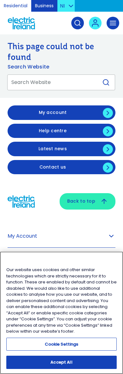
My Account (22, 236)
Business (44, 6)
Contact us (52, 167)
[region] (61, 313)
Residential (15, 6)
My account (53, 112)
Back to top (81, 201)
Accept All (61, 362)
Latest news (52, 148)
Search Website (28, 66)
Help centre (53, 131)
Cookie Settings (62, 344)
